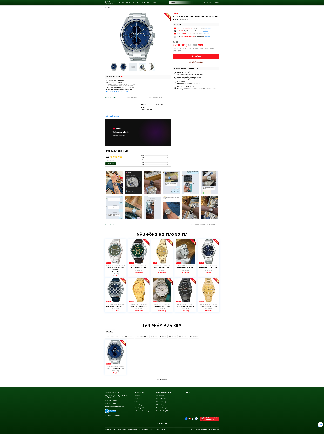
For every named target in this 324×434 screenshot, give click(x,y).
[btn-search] (191, 3)
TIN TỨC (138, 2)
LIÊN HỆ (155, 2)
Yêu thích (217, 2)
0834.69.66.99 (114, 400)
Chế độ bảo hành (133, 98)
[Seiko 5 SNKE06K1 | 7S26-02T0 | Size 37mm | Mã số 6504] (208, 290)
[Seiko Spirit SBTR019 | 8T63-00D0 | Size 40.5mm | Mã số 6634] (115, 290)
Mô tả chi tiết (110, 98)
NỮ (133, 2)
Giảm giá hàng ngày (161, 408)
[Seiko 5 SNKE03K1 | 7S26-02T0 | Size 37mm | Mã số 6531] (185, 290)
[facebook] (186, 419)
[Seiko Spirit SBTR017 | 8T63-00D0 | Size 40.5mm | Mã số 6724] (139, 251)
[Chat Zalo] (320, 424)
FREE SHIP (181, 82)
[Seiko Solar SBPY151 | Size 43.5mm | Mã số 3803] (115, 352)
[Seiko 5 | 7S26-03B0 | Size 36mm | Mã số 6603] (139, 290)
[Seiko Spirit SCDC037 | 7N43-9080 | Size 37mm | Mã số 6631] (208, 251)
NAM (130, 2)
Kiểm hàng (163, 429)
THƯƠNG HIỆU (123, 2)
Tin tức (136, 401)
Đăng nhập (209, 2)
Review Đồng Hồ (139, 405)
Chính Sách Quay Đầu (162, 411)
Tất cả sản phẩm (161, 395)
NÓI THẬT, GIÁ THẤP (184, 72)
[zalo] (196, 419)
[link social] (110, 413)
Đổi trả (151, 429)
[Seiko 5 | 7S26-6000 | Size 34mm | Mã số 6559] (185, 251)
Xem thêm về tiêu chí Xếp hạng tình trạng (117, 91)
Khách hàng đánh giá (140, 408)
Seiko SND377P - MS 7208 (115, 268)
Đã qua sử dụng (160, 405)
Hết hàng (196, 57)
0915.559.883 (197, 62)
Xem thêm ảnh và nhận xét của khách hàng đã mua (203, 224)
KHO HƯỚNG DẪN (146, 2)
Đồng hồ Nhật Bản (161, 398)
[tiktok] (193, 419)
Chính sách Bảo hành (110, 429)
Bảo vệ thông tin (122, 429)
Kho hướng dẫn (155, 98)
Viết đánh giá (110, 163)
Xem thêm (208, 28)
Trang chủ (137, 395)
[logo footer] (162, 424)
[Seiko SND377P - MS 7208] (115, 251)
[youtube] (189, 419)
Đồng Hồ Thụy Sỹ (161, 401)
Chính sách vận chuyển (134, 429)
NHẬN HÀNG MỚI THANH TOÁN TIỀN (189, 77)
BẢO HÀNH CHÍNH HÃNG (185, 86)
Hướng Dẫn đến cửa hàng (141, 411)
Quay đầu (156, 429)
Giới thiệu (137, 398)
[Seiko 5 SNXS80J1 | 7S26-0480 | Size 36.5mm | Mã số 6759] (162, 251)
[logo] (110, 3)
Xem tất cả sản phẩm (162, 379)
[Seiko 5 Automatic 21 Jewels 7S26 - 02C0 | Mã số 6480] (162, 290)
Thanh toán (144, 429)
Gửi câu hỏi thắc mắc (112, 116)
